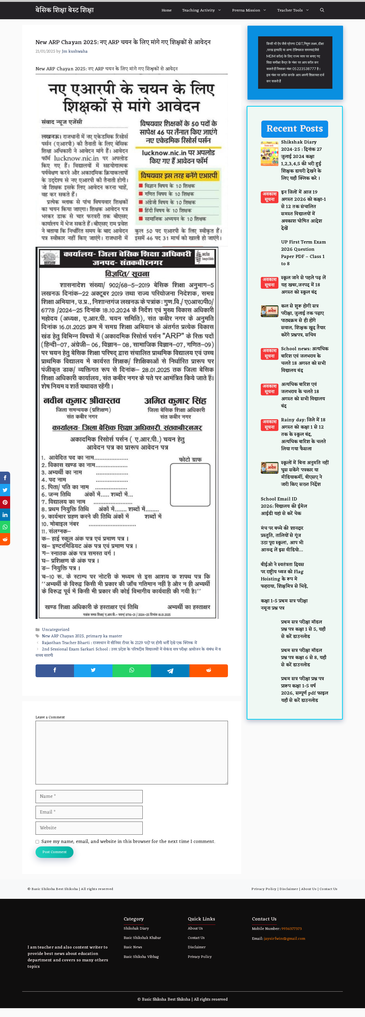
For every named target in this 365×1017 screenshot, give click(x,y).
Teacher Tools (290, 10)
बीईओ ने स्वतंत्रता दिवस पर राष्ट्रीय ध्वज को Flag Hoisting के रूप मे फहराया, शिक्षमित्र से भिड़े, (284, 949)
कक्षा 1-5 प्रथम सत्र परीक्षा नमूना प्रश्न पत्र (284, 978)
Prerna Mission (246, 10)
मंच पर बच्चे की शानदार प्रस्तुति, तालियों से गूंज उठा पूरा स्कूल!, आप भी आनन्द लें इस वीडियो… (282, 912)
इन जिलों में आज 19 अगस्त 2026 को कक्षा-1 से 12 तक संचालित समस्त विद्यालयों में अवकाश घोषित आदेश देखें (303, 210)
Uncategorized (55, 630)
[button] (322, 10)
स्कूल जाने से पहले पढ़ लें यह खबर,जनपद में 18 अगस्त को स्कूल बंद (303, 658)
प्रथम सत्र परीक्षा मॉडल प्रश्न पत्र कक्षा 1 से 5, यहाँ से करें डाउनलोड (303, 1002)
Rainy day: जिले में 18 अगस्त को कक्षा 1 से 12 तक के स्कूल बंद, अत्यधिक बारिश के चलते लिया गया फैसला (303, 808)
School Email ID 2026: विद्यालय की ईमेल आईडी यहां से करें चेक (284, 879)
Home (167, 10)
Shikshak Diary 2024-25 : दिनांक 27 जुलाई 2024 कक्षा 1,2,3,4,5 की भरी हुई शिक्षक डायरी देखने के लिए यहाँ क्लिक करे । (301, 160)
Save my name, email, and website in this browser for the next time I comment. (128, 841)
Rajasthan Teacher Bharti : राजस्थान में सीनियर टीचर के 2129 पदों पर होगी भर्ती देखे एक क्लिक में (119, 643)
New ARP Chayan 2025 (63, 636)
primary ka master (104, 636)
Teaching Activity (198, 10)
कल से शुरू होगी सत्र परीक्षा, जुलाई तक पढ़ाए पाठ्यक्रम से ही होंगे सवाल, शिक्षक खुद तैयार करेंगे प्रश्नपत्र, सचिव (303, 694)
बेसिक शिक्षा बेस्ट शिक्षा (65, 10)
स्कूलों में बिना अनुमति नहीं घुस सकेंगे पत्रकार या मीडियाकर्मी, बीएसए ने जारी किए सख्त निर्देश (305, 847)
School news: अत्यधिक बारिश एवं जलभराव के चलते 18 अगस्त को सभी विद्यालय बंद (304, 733)
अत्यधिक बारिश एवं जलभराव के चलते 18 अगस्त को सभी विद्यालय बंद (303, 769)
